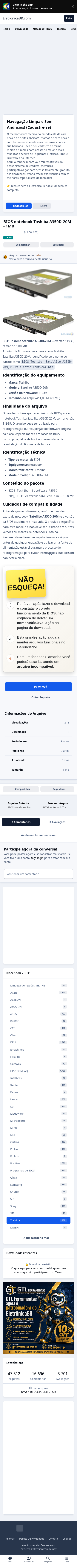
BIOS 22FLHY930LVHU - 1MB (38, 1392)
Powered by (38, 1549)
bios (9, 237)
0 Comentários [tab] (21, 822)
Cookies (67, 1538)
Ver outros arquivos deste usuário (30, 259)
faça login (37, 858)
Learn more (7, 6)
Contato (53, 1538)
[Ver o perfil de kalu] (5, 257)
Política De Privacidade (31, 1538)
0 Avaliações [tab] (57, 822)
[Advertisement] (38, 74)
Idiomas (10, 1538)
